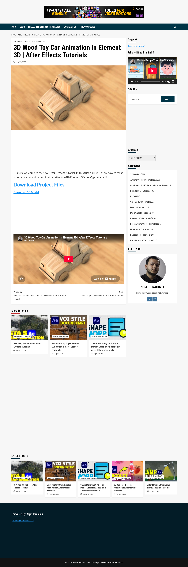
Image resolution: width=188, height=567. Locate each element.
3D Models (135, 174)
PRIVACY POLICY (87, 27)
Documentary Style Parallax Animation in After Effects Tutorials (65, 346)
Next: (103, 294)
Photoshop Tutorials (140, 235)
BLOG (22, 27)
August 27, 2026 (21, 350)
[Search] (175, 27)
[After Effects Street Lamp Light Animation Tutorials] (161, 471)
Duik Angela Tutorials (140, 213)
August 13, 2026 (154, 491)
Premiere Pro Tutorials (141, 240)
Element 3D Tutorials (39, 42)
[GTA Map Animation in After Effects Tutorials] (29, 327)
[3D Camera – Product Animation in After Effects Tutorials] (127, 471)
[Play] (131, 81)
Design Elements (138, 207)
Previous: (39, 295)
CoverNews (104, 562)
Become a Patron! (136, 46)
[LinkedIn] (154, 299)
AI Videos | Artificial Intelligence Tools (148, 185)
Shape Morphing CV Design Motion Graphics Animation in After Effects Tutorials (105, 346)
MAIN (13, 27)
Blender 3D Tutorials (140, 191)
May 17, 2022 (21, 62)
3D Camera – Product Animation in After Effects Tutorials (125, 488)
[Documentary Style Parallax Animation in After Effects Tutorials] (68, 327)
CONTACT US (70, 27)
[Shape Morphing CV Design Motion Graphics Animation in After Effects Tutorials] (107, 327)
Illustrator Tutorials (139, 229)
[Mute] (168, 81)
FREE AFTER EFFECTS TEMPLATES (44, 27)
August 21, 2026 (98, 354)
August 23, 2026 (59, 354)
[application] (152, 70)
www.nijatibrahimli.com (23, 520)
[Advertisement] (68, 151)
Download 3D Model (26, 192)
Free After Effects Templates (144, 224)
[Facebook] (149, 299)
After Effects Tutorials (22, 42)
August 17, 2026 (121, 494)
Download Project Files (39, 185)
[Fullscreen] (173, 81)
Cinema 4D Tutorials (140, 202)
